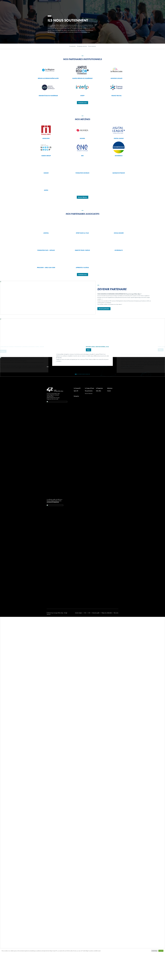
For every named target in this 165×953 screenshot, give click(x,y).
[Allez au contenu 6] (83, 374)
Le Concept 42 (77, 388)
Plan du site (116, 613)
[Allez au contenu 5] (82, 374)
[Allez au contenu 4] (80, 374)
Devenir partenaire (92, 46)
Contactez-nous (82, 102)
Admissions (109, 388)
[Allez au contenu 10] (89, 374)
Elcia (88, 350)
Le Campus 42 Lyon (89, 388)
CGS (89, 613)
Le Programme (99, 388)
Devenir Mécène (82, 197)
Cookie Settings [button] (154, 950)
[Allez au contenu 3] (79, 374)
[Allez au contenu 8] (86, 374)
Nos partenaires (72, 46)
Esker (160, 350)
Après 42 (76, 391)
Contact (109, 391)
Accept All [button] (161, 950)
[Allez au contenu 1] (75, 374)
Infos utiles (98, 391)
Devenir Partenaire (88, 393)
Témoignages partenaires (82, 46)
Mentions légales (78, 613)
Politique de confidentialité (106, 613)
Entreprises (76, 396)
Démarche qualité (95, 613)
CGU (85, 613)
